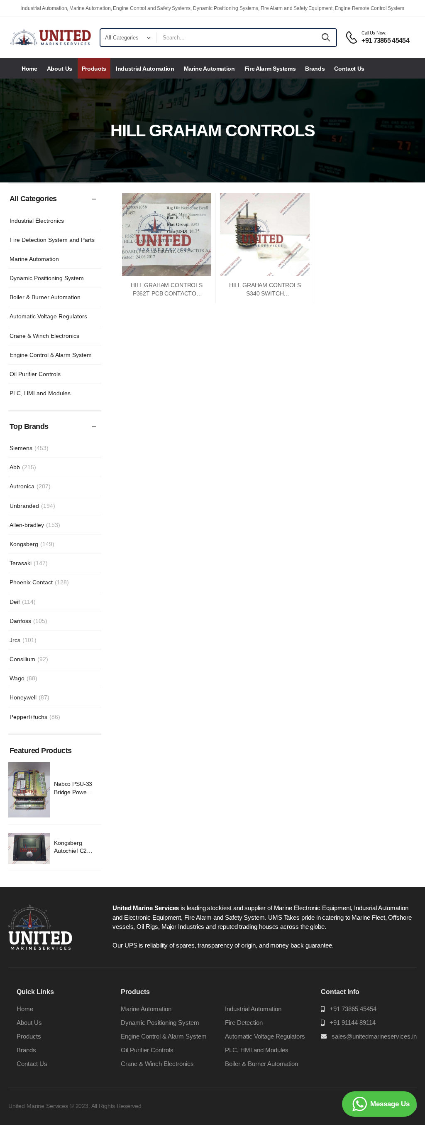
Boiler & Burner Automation (45, 297)
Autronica (30, 486)
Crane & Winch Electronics (44, 335)
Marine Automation (209, 68)
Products (94, 68)
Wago (23, 678)
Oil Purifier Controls (35, 374)
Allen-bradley (35, 525)
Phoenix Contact (39, 582)
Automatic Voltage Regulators (48, 316)
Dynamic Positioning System (47, 278)
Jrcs (23, 640)
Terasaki (29, 563)
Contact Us (349, 68)
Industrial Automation (145, 68)
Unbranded (32, 505)
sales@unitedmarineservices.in (374, 1036)
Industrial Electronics (37, 220)
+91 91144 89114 (353, 1022)
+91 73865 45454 (353, 1008)
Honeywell (29, 697)
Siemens (29, 448)
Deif (23, 601)
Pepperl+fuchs (35, 717)
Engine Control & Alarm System (51, 355)
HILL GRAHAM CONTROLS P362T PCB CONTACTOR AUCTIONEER (167, 293)
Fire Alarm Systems (270, 68)
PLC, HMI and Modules (40, 393)
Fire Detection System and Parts (52, 239)
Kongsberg (32, 544)
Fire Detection (244, 1022)
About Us (59, 68)
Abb (23, 467)
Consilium (29, 659)
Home (29, 68)
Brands (315, 68)
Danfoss (28, 621)
